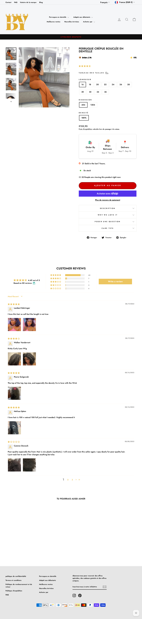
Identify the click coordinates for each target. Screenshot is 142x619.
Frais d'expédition (85, 129)
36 (105, 91)
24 (113, 84)
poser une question (107, 221)
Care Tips (108, 228)
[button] (85, 66)
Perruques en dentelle (58, 17)
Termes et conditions (13, 580)
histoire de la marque (28, 2)
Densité (84, 113)
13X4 (92, 104)
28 (128, 84)
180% (83, 117)
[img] (14, 304)
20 (97, 84)
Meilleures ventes (53, 21)
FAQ (15, 2)
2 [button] (68, 479)
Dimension (85, 100)
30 (82, 91)
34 (98, 91)
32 (90, 91)
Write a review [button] (115, 281)
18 (90, 84)
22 (105, 84)
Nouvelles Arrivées (71, 21)
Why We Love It (107, 215)
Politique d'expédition (14, 590)
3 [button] (72, 479)
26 (121, 84)
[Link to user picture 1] (14, 324)
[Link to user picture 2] (29, 324)
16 (82, 84)
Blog (41, 2)
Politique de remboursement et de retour (19, 585)
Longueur (85, 79)
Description (107, 208)
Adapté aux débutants (82, 17)
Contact (8, 2)
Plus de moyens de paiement (107, 200)
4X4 (83, 104)
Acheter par (88, 21)
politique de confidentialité (16, 576)
